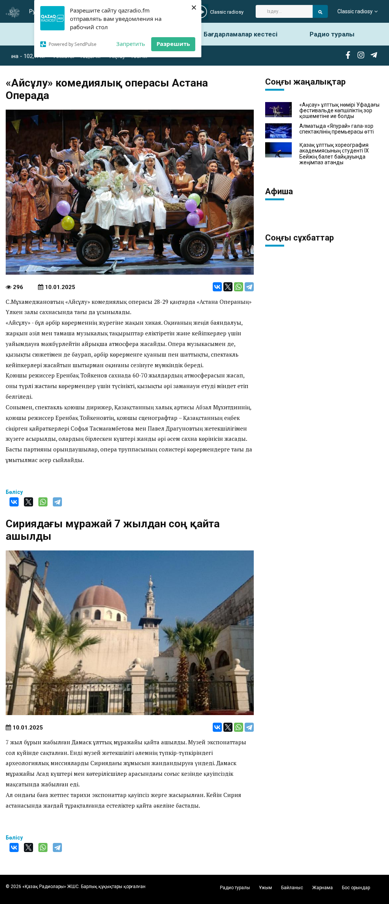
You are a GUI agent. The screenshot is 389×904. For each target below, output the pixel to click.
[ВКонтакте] (217, 286)
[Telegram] (249, 286)
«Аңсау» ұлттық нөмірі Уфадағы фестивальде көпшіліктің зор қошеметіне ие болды (339, 110)
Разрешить (173, 43)
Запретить (130, 43)
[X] (227, 286)
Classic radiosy (355, 11)
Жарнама (322, 887)
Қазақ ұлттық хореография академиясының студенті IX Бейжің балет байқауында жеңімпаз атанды (334, 153)
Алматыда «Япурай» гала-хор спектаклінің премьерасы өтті (336, 129)
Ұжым (265, 887)
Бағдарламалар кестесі (240, 34)
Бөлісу (14, 492)
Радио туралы (332, 34)
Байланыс (292, 887)
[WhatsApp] (238, 286)
